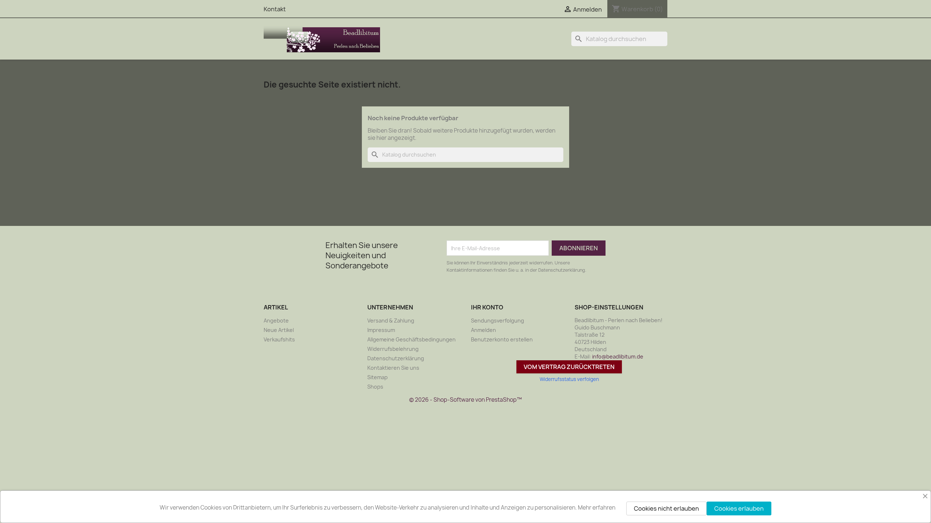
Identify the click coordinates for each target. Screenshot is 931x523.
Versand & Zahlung (390, 320)
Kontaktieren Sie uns (393, 367)
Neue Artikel (279, 330)
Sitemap (377, 377)
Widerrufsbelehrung (393, 348)
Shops (375, 386)
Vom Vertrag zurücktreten (569, 367)
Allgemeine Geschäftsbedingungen (411, 339)
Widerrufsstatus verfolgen (569, 379)
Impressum (381, 330)
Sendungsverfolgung (497, 320)
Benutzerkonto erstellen (502, 339)
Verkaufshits (279, 339)
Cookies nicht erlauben (666, 508)
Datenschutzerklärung (395, 358)
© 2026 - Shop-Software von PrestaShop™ (465, 400)
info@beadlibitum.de (617, 356)
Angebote (276, 320)
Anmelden (483, 330)
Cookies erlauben (739, 508)
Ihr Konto (487, 307)
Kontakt (275, 9)
